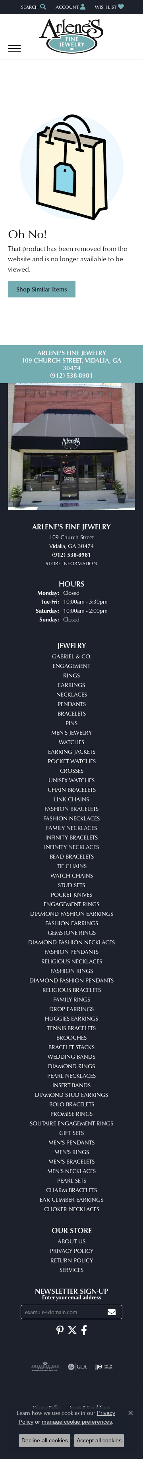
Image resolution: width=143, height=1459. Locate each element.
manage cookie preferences (77, 1421)
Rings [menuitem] (71, 675)
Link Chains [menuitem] (71, 799)
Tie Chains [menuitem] (72, 866)
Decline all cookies (44, 1440)
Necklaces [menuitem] (71, 694)
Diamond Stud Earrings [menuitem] (71, 1094)
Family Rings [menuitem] (71, 999)
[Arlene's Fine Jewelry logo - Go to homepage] (71, 36)
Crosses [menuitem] (71, 770)
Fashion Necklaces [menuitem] (71, 818)
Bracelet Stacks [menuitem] (71, 1047)
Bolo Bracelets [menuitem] (71, 1104)
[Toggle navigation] (14, 52)
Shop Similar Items (41, 289)
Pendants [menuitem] (72, 704)
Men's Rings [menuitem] (71, 1152)
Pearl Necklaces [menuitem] (71, 1075)
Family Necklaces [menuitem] (71, 828)
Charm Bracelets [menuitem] (71, 1190)
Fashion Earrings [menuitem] (71, 923)
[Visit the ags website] (45, 1367)
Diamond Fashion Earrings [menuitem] (71, 913)
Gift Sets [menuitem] (71, 1133)
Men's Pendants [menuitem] (71, 1142)
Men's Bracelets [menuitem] (71, 1161)
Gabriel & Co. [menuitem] (71, 656)
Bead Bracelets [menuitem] (72, 856)
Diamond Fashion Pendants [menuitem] (71, 980)
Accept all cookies (99, 1440)
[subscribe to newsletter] (111, 1312)
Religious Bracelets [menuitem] (72, 990)
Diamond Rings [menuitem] (71, 1066)
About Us (71, 1241)
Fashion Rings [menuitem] (71, 971)
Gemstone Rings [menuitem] (72, 932)
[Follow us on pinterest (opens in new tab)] (60, 1330)
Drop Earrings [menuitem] (71, 1009)
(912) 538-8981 (71, 375)
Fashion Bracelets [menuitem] (71, 809)
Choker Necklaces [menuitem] (71, 1209)
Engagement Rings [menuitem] (71, 904)
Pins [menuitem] (71, 723)
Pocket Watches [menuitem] (72, 761)
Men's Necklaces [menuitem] (71, 1171)
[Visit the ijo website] (104, 1367)
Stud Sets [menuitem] (71, 885)
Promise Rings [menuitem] (71, 1114)
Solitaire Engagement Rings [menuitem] (71, 1123)
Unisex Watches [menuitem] (71, 780)
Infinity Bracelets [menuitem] (71, 837)
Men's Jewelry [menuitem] (71, 732)
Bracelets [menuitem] (72, 713)
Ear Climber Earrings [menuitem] (71, 1199)
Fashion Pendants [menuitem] (71, 952)
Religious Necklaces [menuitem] (71, 961)
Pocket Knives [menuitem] (71, 894)
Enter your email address (71, 1297)
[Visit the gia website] (77, 1367)
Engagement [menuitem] (71, 666)
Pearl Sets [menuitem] (71, 1180)
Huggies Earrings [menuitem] (71, 1018)
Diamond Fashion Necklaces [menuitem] (71, 942)
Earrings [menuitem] (71, 685)
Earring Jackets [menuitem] (71, 751)
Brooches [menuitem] (71, 1037)
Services (71, 1270)
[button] (32, 7)
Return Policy (71, 1260)
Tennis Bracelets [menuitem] (71, 1028)
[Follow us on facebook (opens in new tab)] (84, 1330)
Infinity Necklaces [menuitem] (71, 847)
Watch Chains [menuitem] (71, 875)
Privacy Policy (71, 1251)
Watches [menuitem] (71, 742)
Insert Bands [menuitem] (71, 1085)
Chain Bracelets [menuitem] (72, 789)
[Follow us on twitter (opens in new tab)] (72, 1330)
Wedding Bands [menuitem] (71, 1056)
